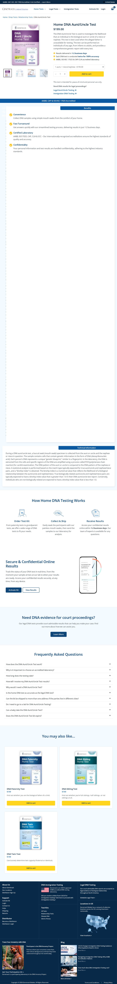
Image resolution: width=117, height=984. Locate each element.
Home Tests (38, 9)
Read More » (82, 950)
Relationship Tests (26, 17)
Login (103, 9)
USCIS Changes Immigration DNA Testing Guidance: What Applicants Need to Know (95, 947)
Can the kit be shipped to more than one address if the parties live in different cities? (42, 698)
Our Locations (7, 890)
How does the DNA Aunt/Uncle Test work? (24, 664)
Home (5, 17)
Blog (62, 942)
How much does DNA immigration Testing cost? (93, 968)
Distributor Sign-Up (8, 893)
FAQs (4, 908)
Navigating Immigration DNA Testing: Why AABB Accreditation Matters (94, 958)
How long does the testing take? (19, 676)
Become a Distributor (9, 921)
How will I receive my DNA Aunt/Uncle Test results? (28, 681)
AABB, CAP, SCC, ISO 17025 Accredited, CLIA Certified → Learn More (26, 2)
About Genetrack (8, 888)
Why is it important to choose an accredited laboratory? (30, 670)
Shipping (5, 911)
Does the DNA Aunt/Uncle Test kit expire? (24, 716)
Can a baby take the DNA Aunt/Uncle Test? (24, 710)
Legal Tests (53, 9)
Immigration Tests (71, 9)
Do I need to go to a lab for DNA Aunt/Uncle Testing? (28, 704)
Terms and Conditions (92, 983)
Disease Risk (45, 916)
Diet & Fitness (46, 919)
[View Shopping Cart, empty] (112, 9)
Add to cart (86, 74)
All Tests (44, 911)
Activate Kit (94, 9)
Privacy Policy (108, 983)
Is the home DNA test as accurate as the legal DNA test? (30, 693)
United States (110, 2)
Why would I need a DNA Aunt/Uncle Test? (24, 687)
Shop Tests (13, 17)
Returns (5, 913)
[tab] (58, 664)
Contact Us (6, 906)
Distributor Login (8, 924)
